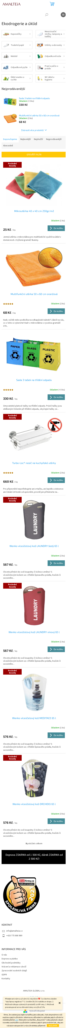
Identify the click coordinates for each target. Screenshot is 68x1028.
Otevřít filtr (34, 154)
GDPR (4, 974)
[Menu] (63, 15)
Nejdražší (38, 139)
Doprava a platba (10, 958)
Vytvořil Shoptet (37, 1011)
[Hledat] (46, 15)
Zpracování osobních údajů (14, 970)
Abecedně (8, 145)
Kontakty (6, 978)
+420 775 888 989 (14, 935)
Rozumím (53, 1025)
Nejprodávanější (54, 139)
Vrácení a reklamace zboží (14, 966)
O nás (4, 954)
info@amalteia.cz (14, 930)
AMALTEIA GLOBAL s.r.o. (34, 990)
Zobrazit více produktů (32, 130)
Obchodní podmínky (11, 962)
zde (16, 1020)
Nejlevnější (25, 139)
